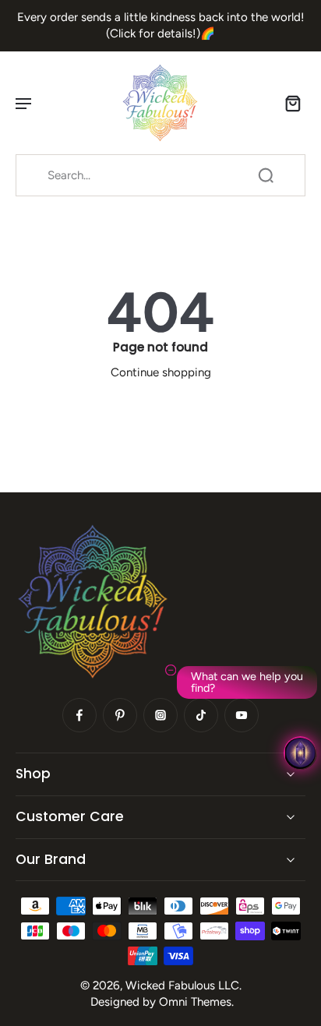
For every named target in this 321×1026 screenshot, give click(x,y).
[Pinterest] (120, 715)
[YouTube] (241, 715)
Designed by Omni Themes (160, 1002)
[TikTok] (201, 715)
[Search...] (266, 175)
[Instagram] (160, 715)
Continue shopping (161, 372)
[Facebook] (79, 715)
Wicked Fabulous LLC (182, 985)
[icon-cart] (288, 102)
